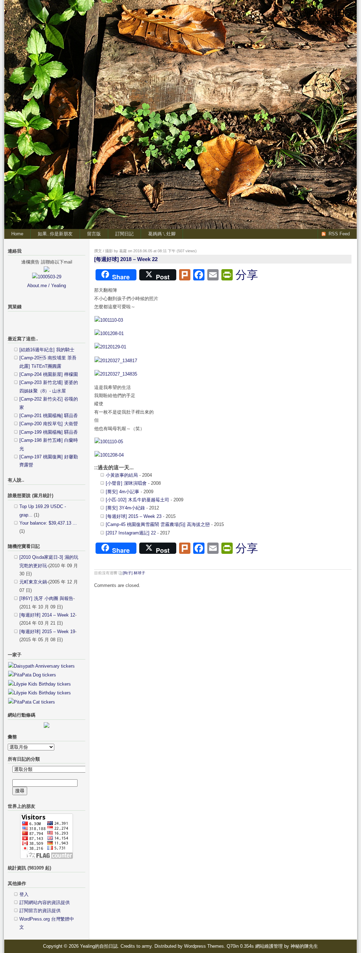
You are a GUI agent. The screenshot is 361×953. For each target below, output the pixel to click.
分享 (246, 274)
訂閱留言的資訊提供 (40, 910)
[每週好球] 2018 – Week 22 (126, 259)
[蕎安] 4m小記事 (122, 491)
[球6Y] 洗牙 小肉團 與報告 (46, 598)
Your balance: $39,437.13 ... (48, 523)
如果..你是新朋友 (55, 233)
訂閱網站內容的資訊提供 (44, 902)
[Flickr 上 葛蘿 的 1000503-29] (47, 276)
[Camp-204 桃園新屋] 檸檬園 (48, 374)
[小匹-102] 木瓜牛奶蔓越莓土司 (137, 499)
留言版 (94, 233)
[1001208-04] (109, 455)
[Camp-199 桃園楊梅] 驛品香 (48, 432)
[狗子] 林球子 (134, 573)
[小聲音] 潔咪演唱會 (126, 483)
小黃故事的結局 (122, 475)
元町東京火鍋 (33, 581)
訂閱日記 (124, 233)
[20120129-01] (110, 346)
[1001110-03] (108, 320)
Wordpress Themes (204, 946)
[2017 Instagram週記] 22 (131, 533)
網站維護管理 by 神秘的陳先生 (286, 946)
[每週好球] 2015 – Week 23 (133, 516)
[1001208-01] (109, 333)
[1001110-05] (108, 441)
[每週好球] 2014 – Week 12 (47, 615)
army (147, 946)
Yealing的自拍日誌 (319, 12)
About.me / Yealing (46, 285)
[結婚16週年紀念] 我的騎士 (46, 349)
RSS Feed (339, 233)
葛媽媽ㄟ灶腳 (162, 233)
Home (17, 233)
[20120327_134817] (115, 360)
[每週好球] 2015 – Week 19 (47, 631)
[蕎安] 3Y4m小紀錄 (125, 507)
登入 (24, 894)
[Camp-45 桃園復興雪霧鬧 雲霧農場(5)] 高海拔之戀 (158, 524)
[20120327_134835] (115, 374)
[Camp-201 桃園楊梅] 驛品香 (48, 415)
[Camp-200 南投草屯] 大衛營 (48, 423)
